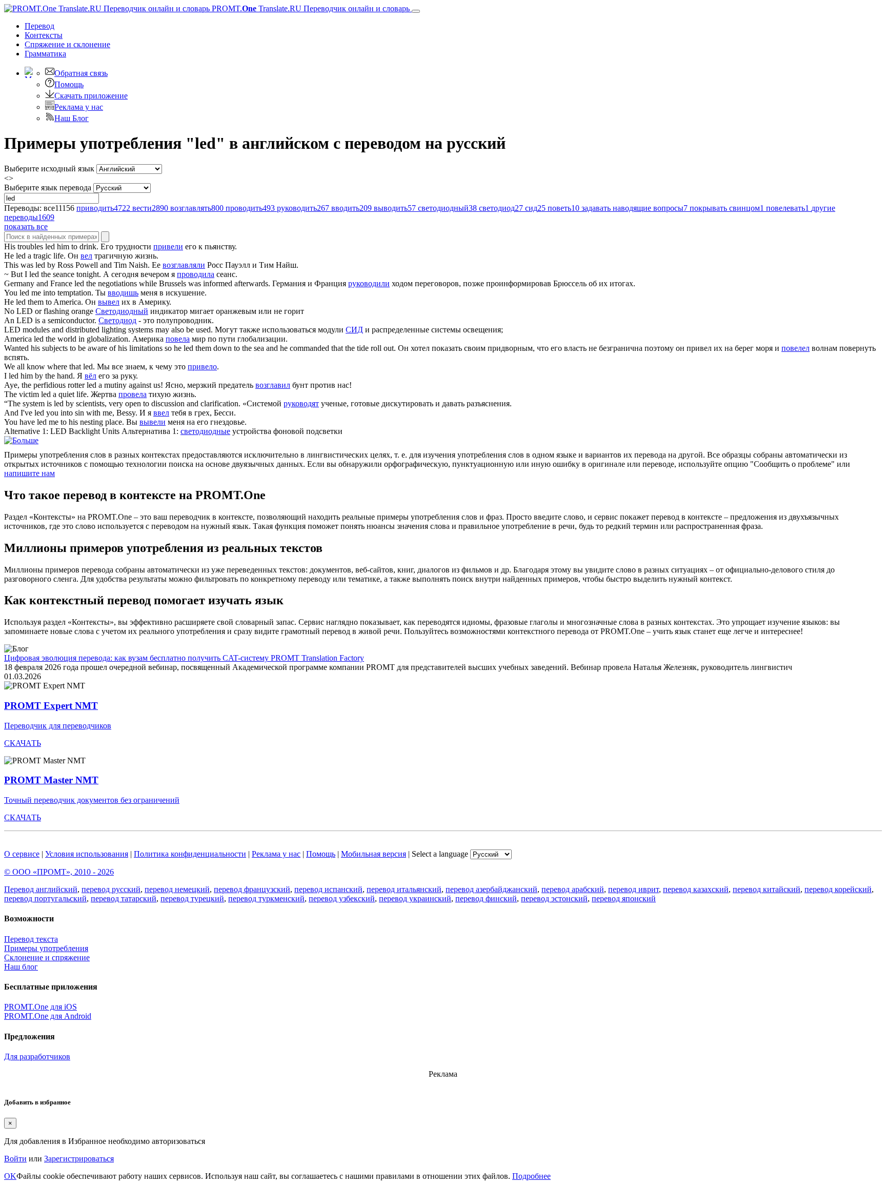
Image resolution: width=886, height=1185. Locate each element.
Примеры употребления (46, 948)
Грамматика (45, 53)
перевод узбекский (342, 898)
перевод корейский (838, 889)
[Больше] (21, 440)
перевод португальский (45, 898)
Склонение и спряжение (47, 957)
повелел (795, 348)
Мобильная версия (373, 854)
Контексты (44, 35)
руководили (369, 283)
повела (178, 338)
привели (168, 246)
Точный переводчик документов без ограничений (91, 800)
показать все (26, 226)
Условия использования (86, 854)
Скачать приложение (91, 95)
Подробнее (531, 1176)
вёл (90, 375)
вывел (108, 302)
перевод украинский (415, 898)
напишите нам (29, 473)
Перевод (39, 26)
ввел (161, 412)
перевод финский (486, 898)
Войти (15, 1158)
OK (10, 1176)
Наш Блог (71, 118)
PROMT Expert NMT (51, 705)
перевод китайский (766, 889)
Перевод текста (31, 939)
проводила (195, 274)
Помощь (69, 84)
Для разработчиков (37, 1056)
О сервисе (21, 854)
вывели (152, 422)
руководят (301, 403)
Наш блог (21, 966)
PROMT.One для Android (47, 1016)
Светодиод (117, 320)
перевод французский (252, 889)
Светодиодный (121, 311)
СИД (354, 329)
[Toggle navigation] (416, 11)
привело (202, 366)
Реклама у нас (78, 107)
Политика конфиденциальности (190, 854)
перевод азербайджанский (491, 889)
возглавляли (184, 265)
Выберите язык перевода (47, 187)
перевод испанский (328, 889)
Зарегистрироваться (79, 1158)
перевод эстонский (554, 898)
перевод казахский (696, 889)
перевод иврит (633, 889)
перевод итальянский (404, 889)
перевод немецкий (177, 889)
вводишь (123, 292)
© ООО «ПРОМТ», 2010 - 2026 (59, 871)
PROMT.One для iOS (40, 1006)
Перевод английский (40, 889)
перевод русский (111, 889)
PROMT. (310, 8)
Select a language (440, 854)
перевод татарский (123, 898)
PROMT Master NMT (51, 780)
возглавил (272, 385)
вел (86, 255)
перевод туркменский (266, 898)
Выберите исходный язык (49, 168)
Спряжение (67, 44)
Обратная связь (81, 73)
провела (132, 394)
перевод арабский (572, 889)
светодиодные (205, 431)
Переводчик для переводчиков (57, 725)
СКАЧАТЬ (22, 743)
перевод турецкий (192, 898)
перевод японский (624, 898)
